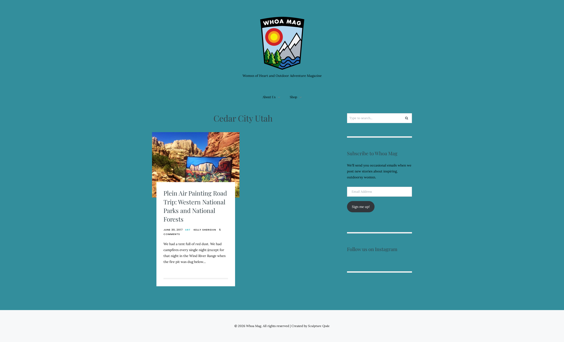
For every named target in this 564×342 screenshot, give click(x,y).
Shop (293, 97)
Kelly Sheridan (205, 229)
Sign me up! (361, 207)
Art (188, 229)
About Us (269, 97)
